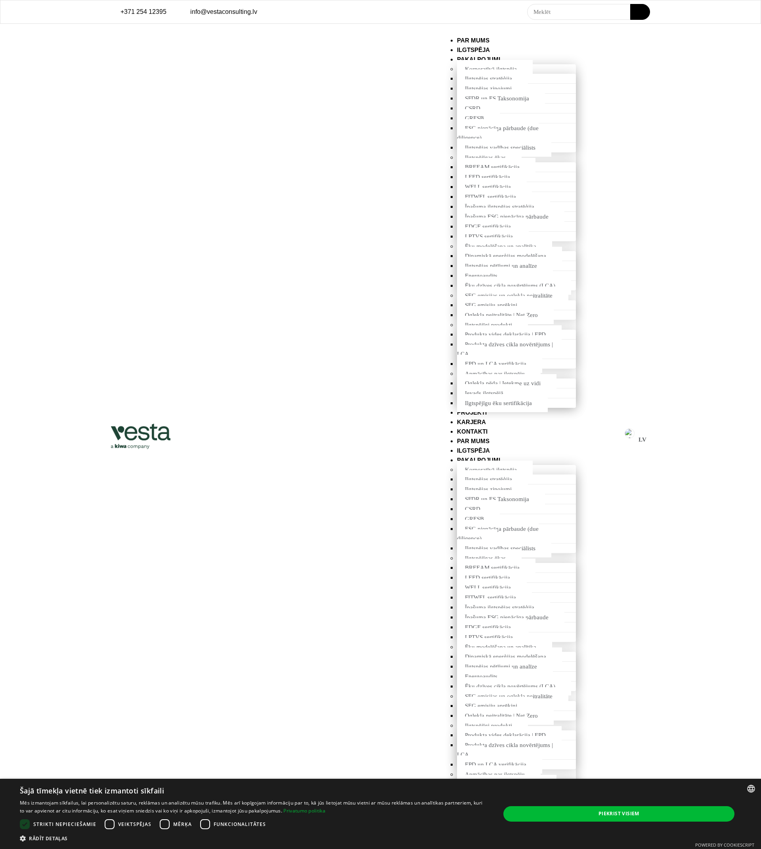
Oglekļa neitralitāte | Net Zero (501, 315)
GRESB (474, 118)
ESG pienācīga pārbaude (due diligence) (498, 133)
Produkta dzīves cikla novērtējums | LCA (505, 349)
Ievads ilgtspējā (484, 393)
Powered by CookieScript (724, 845)
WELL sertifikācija (488, 187)
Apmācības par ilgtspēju (495, 374)
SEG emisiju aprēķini (491, 305)
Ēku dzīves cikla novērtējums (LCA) (510, 285)
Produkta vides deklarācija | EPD (505, 334)
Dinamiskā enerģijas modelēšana (505, 256)
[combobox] (751, 789)
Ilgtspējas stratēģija (488, 78)
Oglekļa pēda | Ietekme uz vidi (503, 383)
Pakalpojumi (478, 59)
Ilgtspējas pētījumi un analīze (501, 266)
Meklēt (640, 12)
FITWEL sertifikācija (490, 197)
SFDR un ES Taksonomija (497, 98)
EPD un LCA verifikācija (495, 364)
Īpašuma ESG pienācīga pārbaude (507, 216)
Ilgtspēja (473, 49)
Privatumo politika (304, 810)
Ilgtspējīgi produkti (488, 325)
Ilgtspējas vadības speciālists (500, 147)
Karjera (471, 422)
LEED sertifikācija (487, 177)
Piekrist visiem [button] (618, 813)
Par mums (473, 40)
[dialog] (380, 814)
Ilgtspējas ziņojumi (488, 88)
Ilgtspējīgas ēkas (485, 157)
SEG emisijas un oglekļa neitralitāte (509, 295)
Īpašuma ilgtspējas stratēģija (499, 207)
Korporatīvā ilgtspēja (491, 69)
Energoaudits (481, 276)
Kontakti (472, 431)
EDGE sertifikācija (488, 226)
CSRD (472, 108)
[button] (253, 838)
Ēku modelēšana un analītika (500, 246)
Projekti (472, 412)
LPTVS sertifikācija (489, 236)
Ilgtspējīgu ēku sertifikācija (498, 403)
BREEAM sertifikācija (492, 167)
